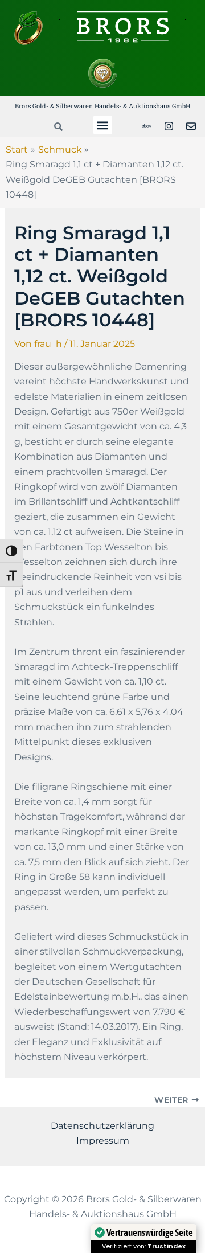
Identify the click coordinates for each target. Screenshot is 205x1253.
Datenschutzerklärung (102, 1125)
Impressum (102, 1140)
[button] (102, 125)
